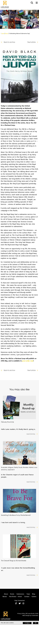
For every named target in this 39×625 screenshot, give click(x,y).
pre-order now (27, 361)
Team (28, 594)
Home (2, 33)
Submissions (20, 594)
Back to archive (9, 42)
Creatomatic (34, 615)
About (6, 594)
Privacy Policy (21, 613)
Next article (31, 42)
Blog (33, 594)
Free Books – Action (15, 596)
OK (35, 623)
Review (5, 596)
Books (12, 594)
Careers (34, 596)
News (6, 33)
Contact (26, 596)
